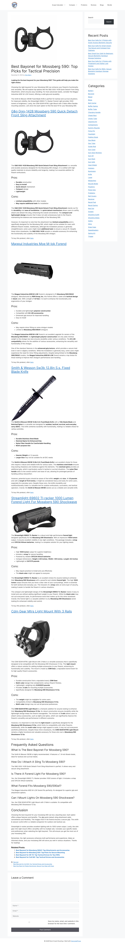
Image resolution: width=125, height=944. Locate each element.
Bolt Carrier (92, 103)
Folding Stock (93, 137)
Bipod (90, 97)
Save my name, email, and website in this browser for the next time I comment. (63, 922)
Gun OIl (91, 156)
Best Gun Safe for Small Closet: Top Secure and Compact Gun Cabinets (99, 48)
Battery (90, 91)
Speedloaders (93, 230)
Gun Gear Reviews (95, 153)
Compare (72, 5)
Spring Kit (91, 233)
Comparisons (93, 125)
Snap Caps (92, 227)
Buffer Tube (92, 109)
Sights (90, 221)
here (31, 238)
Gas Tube (91, 143)
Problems (84, 5)
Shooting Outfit (93, 215)
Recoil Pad (92, 202)
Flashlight (91, 134)
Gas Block (91, 140)
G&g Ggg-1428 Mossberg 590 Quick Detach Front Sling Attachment (44, 113)
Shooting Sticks (93, 218)
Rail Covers (92, 196)
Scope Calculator (57, 5)
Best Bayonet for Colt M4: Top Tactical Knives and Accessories (40, 857)
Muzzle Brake (93, 184)
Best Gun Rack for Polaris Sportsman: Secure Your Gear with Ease (33, 866)
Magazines (92, 181)
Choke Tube (92, 119)
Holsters (91, 168)
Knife (90, 174)
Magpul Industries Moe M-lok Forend (39, 244)
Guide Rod (92, 146)
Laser (90, 177)
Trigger (90, 236)
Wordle (109, 5)
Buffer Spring (93, 106)
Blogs (102, 5)
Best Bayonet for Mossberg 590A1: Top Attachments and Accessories (43, 850)
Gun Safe (91, 162)
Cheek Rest (92, 115)
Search (90, 17)
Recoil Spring (93, 205)
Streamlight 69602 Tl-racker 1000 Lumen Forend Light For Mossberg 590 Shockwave (44, 500)
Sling (90, 224)
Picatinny (91, 187)
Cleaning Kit (92, 122)
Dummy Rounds (94, 128)
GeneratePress (76, 941)
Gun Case (91, 150)
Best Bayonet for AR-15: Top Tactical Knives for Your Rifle (38, 855)
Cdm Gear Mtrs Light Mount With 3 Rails (41, 611)
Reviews (93, 5)
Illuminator (92, 171)
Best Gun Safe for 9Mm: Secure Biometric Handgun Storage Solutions (99, 71)
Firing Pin (91, 131)
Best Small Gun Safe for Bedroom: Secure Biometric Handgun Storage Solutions (100, 56)
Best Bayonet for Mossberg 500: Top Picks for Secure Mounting (40, 852)
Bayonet (15, 862)
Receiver (91, 199)
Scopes (91, 212)
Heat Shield (92, 165)
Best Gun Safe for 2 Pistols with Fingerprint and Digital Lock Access (99, 63)
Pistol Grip (92, 190)
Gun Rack (91, 159)
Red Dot (91, 208)
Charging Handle (94, 112)
